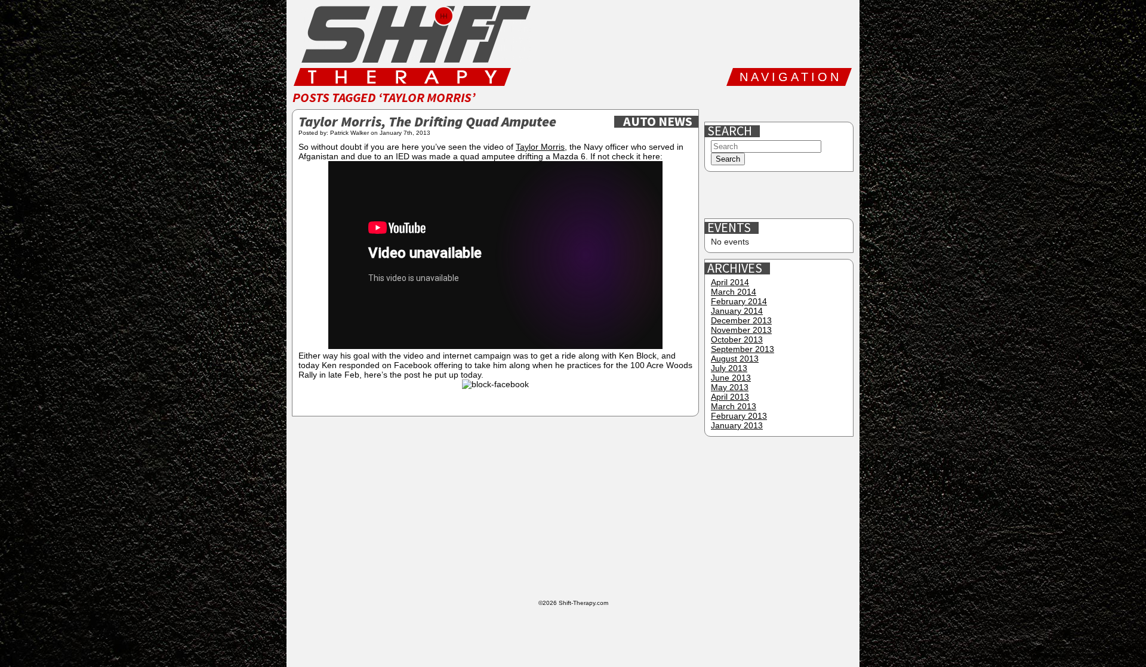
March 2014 (733, 292)
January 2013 (737, 425)
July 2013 (729, 368)
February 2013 (739, 416)
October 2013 (737, 339)
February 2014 (739, 301)
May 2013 (729, 387)
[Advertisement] (780, 196)
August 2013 (735, 358)
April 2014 (730, 282)
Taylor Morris (540, 147)
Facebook (719, 104)
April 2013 (730, 397)
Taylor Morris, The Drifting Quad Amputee (427, 122)
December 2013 (741, 320)
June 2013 (731, 377)
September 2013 (742, 349)
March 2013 (733, 406)
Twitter (757, 104)
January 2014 (737, 311)
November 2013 (741, 330)
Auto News (657, 122)
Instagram (796, 104)
